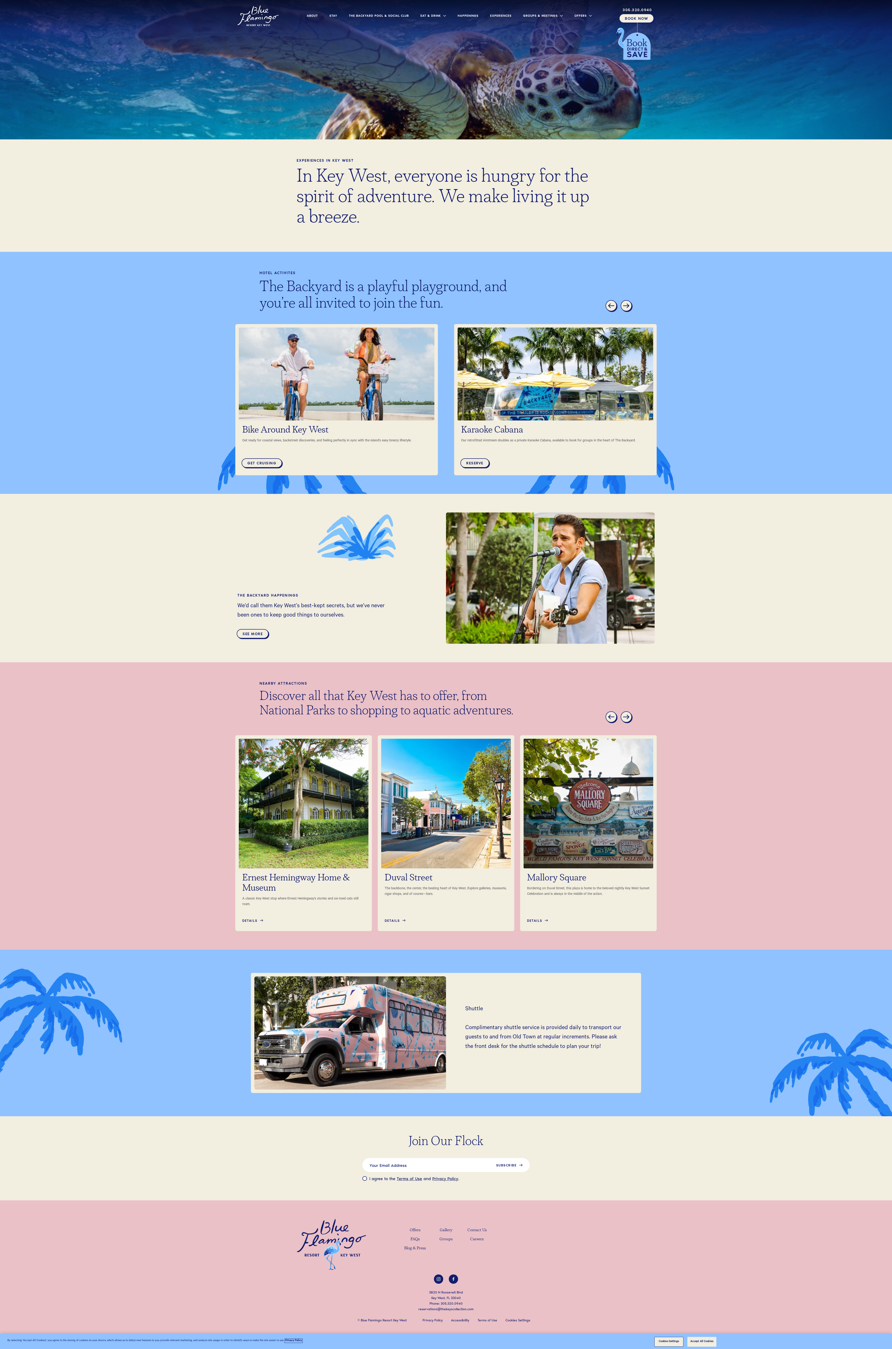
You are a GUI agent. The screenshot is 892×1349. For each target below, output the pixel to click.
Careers (477, 1239)
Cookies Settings (669, 1341)
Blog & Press (415, 1248)
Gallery (446, 1230)
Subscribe (506, 1165)
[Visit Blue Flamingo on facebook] (453, 1279)
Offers (415, 1230)
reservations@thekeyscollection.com (446, 1309)
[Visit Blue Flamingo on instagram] (438, 1279)
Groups (446, 1239)
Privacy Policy (445, 1178)
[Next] (627, 306)
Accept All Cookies (701, 1341)
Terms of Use (409, 1178)
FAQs (415, 1239)
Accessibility (460, 1320)
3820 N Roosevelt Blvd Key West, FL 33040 (446, 1295)
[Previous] (611, 306)
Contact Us (477, 1230)
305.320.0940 (452, 1303)
